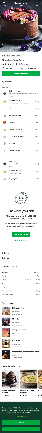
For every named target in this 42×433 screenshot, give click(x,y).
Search (37, 5)
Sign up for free (21, 74)
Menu (4, 5)
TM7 (3, 56)
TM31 (18, 56)
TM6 (8, 56)
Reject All (21, 423)
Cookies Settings (21, 416)
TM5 (13, 56)
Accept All (21, 429)
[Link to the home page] (21, 4)
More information (21, 240)
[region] (21, 417)
